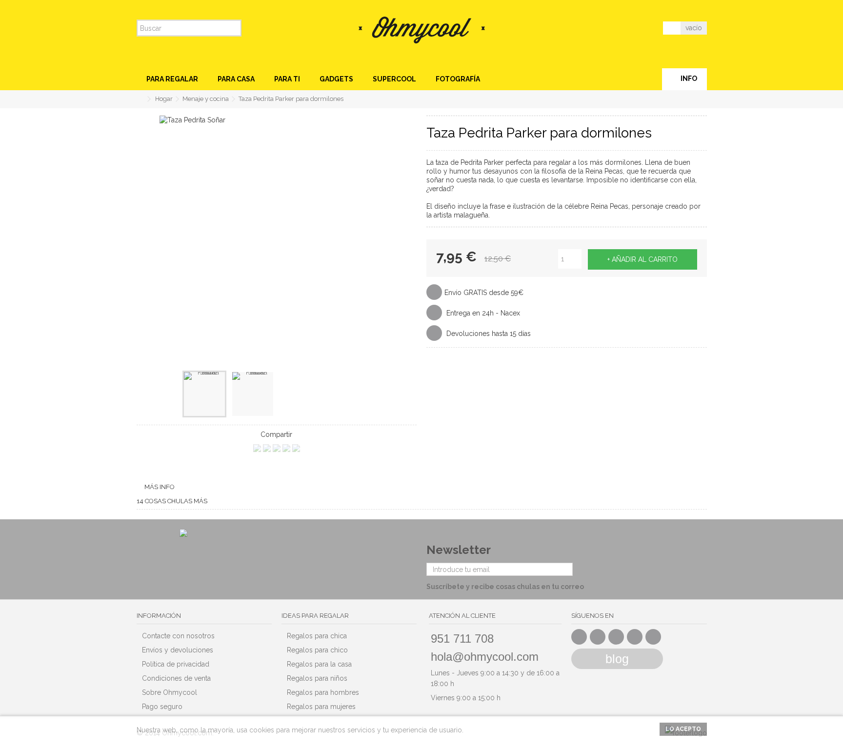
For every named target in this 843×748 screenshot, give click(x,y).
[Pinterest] (634, 637)
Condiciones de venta (176, 678)
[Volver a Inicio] (139, 99)
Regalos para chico (317, 650)
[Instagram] (653, 637)
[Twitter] (597, 637)
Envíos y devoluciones (177, 650)
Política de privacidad (175, 664)
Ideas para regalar (315, 615)
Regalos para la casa (319, 664)
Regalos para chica (317, 636)
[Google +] (616, 637)
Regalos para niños (317, 678)
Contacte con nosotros (178, 636)
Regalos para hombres (323, 692)
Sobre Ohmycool (169, 692)
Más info (159, 487)
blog (617, 659)
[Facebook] (579, 637)
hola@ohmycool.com (485, 656)
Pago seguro (162, 706)
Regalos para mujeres (321, 706)
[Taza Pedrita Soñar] (204, 394)
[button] (172, 79)
